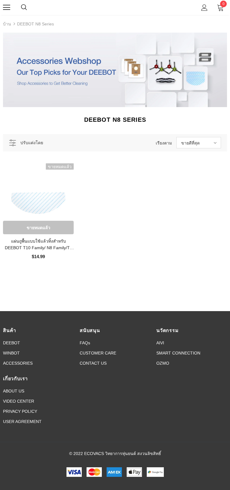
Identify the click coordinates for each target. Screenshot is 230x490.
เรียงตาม (164, 143)
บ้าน (7, 24)
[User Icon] (204, 7)
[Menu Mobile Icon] (6, 7)
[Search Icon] (30, 7)
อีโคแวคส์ (114, 7)
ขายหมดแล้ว (38, 227)
